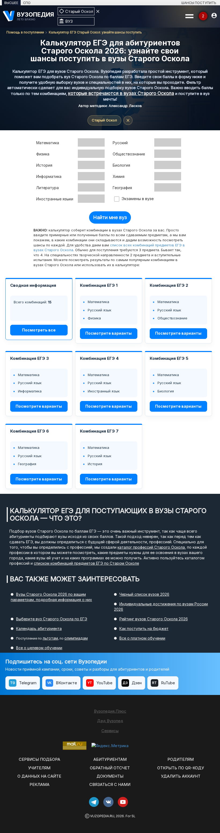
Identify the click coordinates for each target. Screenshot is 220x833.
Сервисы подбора (39, 759)
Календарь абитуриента (39, 628)
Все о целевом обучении (39, 647)
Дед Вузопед (110, 720)
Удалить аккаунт (180, 776)
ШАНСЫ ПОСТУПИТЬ (198, 3)
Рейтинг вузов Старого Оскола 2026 (153, 619)
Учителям (39, 767)
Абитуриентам (110, 759)
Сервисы (110, 730)
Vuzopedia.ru (102, 816)
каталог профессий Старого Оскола (151, 547)
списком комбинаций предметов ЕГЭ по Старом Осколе (86, 563)
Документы (110, 776)
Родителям (180, 759)
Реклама (39, 784)
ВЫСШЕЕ (11, 3)
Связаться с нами (109, 784)
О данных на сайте (39, 776)
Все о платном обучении (142, 638)
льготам (50, 638)
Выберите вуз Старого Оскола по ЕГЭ (51, 619)
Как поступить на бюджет (143, 628)
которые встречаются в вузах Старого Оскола (121, 93)
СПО (27, 3)
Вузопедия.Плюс (110, 711)
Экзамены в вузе (136, 198)
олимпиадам (76, 638)
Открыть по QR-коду (180, 767)
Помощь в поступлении (25, 32)
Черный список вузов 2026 (144, 594)
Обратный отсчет (110, 767)
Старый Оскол (104, 120)
